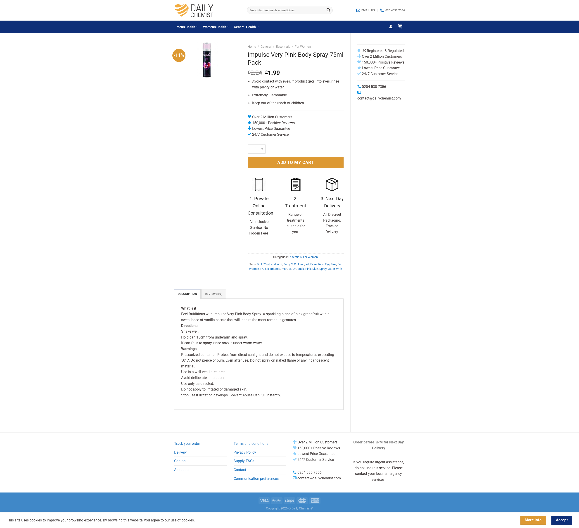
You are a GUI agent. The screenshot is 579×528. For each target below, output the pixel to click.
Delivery (180, 452)
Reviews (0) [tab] (213, 294)
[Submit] (328, 10)
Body (286, 264)
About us (181, 470)
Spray (322, 268)
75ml (266, 264)
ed (307, 264)
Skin (315, 268)
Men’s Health (186, 27)
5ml (259, 264)
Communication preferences (256, 478)
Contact (180, 461)
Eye (327, 264)
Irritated (275, 268)
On (294, 268)
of (290, 268)
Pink (308, 268)
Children (299, 264)
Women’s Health (214, 27)
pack (301, 268)
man (284, 268)
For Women (303, 46)
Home (252, 46)
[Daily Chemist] (207, 10)
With (339, 268)
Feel (333, 264)
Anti (279, 264)
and (273, 264)
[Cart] (400, 26)
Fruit (263, 268)
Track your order (187, 443)
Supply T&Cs (244, 461)
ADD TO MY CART (295, 162)
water (331, 268)
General (266, 46)
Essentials (283, 46)
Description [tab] (187, 294)
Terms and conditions (251, 443)
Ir (268, 268)
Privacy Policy (245, 452)
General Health (245, 27)
